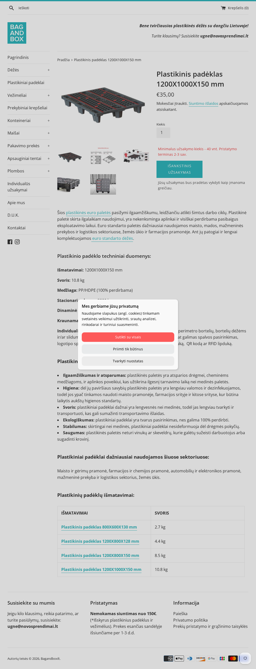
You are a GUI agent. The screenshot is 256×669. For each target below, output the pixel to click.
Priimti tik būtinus (128, 349)
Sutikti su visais (128, 337)
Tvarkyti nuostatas (128, 361)
